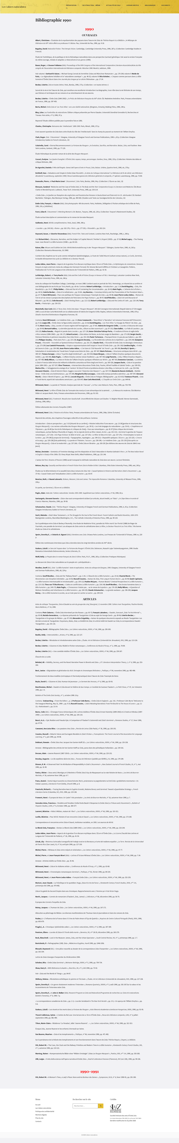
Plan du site (39, 1118)
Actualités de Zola (113, 5)
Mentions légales (41, 1115)
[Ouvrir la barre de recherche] (66, 8)
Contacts (38, 1121)
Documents (165, 5)
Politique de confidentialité (44, 1111)
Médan (97, 5)
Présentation (71, 5)
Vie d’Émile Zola (88, 5)
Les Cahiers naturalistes (14, 6)
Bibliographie (150, 5)
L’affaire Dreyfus (132, 5)
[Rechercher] (100, 1106)
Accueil (37, 1105)
